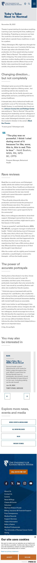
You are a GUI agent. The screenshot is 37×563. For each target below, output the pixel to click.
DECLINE (27, 557)
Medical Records (10, 516)
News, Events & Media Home (18, 422)
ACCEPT (9, 557)
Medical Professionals (12, 527)
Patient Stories (18, 443)
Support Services (10, 519)
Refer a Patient (9, 524)
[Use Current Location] (25, 4)
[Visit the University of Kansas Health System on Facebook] (6, 483)
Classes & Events (10, 502)
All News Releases (18, 429)
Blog (18, 436)
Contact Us (8, 494)
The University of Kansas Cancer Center (18, 530)
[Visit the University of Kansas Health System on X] (12, 483)
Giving (6, 533)
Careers (7, 497)
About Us (7, 491)
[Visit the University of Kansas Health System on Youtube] (30, 483)
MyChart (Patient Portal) (12, 508)
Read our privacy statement (9, 551)
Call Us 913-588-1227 (18, 472)
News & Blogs (9, 499)
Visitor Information (11, 522)
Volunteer (7, 505)
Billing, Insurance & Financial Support (17, 510)
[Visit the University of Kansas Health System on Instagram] (24, 483)
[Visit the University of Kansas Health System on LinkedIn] (18, 483)
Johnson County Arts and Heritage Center (19, 109)
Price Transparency (11, 513)
